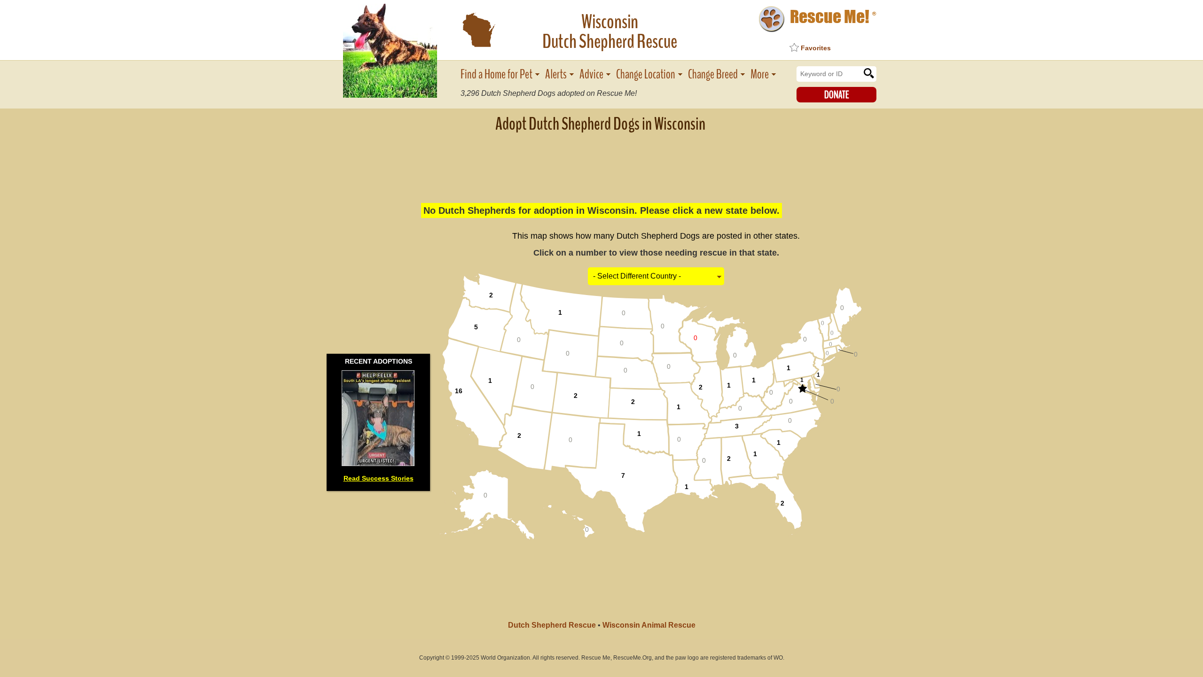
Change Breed (713, 74)
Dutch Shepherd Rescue (552, 625)
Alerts (556, 74)
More (759, 74)
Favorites (816, 48)
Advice (591, 74)
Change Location (645, 74)
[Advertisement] (601, 162)
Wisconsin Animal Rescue (648, 625)
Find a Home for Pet (496, 74)
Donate (836, 95)
